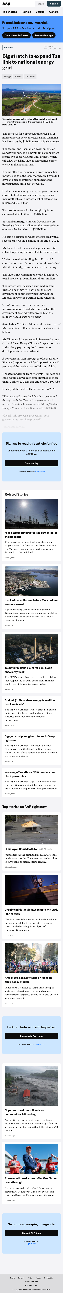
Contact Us (48, 1278)
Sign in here (40, 472)
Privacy (21, 1278)
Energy (7, 76)
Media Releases (31, 1281)
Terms (12, 1278)
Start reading (31, 463)
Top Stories (9, 11)
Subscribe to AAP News (16, 35)
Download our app (44, 35)
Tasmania (30, 76)
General (54, 11)
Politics (26, 11)
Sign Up (54, 3)
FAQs (30, 1278)
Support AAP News (31, 1233)
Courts (40, 11)
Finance (8, 47)
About (38, 1278)
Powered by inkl (31, 1285)
